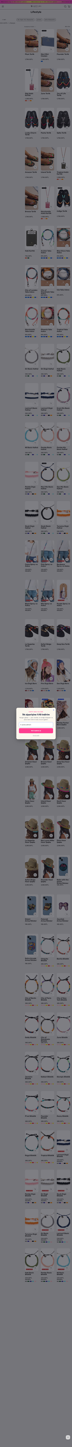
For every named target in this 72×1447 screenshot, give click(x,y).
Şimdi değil (36, 735)
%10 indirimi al (36, 731)
